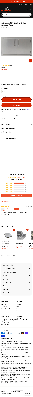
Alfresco (14, 226)
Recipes (18, 311)
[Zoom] (30, 60)
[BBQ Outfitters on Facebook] (20, 319)
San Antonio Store (6, 309)
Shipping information (8, 128)
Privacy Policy (19, 390)
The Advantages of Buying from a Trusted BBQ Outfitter (14, 353)
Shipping (3, 96)
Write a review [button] (16, 195)
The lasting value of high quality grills (12, 341)
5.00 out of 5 (21, 178)
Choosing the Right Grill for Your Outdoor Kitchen (15, 347)
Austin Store (4, 307)
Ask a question (6, 132)
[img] (5, 206)
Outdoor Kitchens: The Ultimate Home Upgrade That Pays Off (16, 344)
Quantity (4, 88)
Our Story (4, 304)
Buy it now (16, 105)
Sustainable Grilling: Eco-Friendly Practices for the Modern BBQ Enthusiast (15, 371)
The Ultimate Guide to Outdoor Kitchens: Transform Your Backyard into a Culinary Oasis (16, 364)
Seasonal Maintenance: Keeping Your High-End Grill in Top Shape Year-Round (16, 357)
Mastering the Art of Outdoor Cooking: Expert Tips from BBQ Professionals (15, 374)
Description (5, 124)
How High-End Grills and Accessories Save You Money (14, 350)
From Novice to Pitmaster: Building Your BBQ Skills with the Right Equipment (15, 378)
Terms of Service (6, 393)
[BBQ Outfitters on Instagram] (17, 319)
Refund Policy (5, 391)
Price (3, 67)
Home (2, 20)
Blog (17, 309)
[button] (5, 65)
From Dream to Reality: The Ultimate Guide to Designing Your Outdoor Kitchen (14, 382)
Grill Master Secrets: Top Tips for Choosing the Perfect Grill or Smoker (14, 360)
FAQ (17, 307)
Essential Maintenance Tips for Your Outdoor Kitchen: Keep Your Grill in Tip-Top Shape (14, 367)
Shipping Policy (15, 391)
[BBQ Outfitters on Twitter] (23, 319)
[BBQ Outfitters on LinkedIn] (26, 319)
